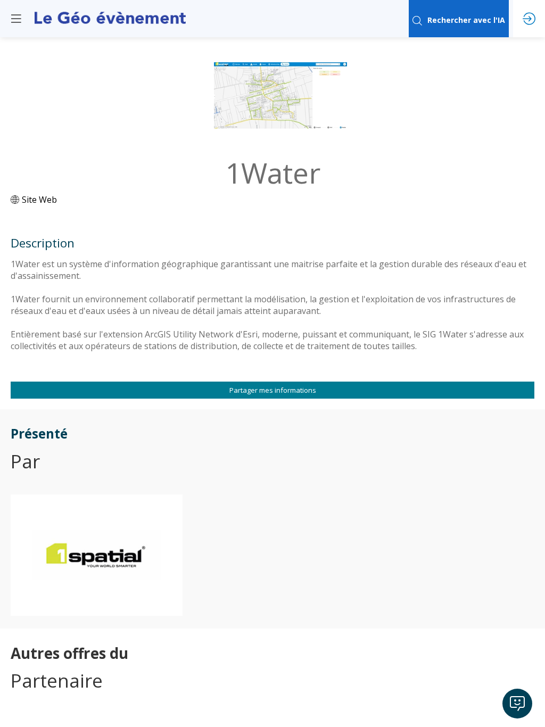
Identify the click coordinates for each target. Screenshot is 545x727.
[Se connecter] (529, 18)
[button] (16, 18)
